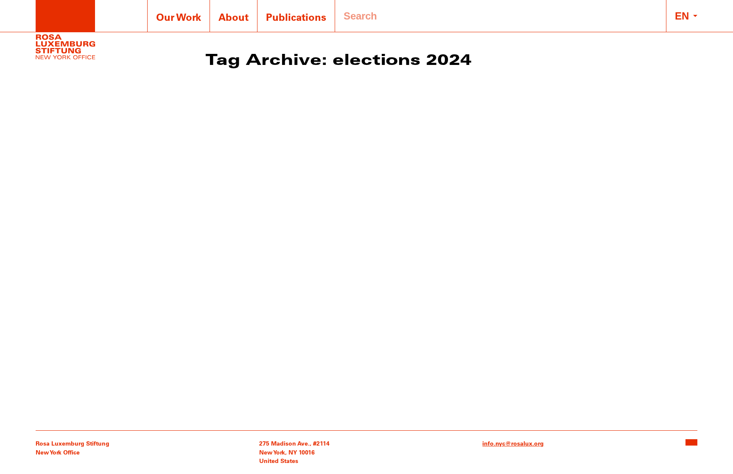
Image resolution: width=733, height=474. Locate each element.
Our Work (178, 16)
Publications (296, 16)
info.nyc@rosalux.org (513, 443)
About (233, 16)
